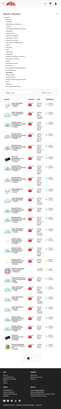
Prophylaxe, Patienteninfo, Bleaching (15, 56)
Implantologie (9, 52)
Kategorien (7, 17)
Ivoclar (15, 106)
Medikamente (9, 54)
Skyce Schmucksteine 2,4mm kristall (17, 189)
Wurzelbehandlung (10, 70)
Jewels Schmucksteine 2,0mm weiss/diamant (17, 198)
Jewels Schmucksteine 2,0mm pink (17, 307)
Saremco (16, 161)
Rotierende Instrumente (12, 63)
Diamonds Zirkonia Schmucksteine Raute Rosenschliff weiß (17, 327)
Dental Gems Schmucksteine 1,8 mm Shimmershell (18, 337)
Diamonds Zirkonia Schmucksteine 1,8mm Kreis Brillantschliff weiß (19, 135)
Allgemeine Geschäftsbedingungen (25, 405)
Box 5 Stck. (40, 117)
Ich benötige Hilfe (7, 390)
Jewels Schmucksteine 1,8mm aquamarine (17, 287)
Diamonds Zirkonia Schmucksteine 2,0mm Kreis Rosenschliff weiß (19, 147)
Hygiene (8, 45)
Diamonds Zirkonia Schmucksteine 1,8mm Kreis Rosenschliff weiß (19, 167)
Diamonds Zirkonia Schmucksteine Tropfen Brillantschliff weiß (18, 318)
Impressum (39, 405)
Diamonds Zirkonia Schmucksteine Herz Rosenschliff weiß (17, 240)
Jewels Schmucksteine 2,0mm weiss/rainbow (17, 229)
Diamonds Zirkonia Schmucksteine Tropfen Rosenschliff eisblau (18, 261)
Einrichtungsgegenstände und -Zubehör (16, 29)
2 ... (32, 358)
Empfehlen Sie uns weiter (9, 379)
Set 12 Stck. (40, 268)
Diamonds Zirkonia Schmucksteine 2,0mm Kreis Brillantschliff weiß (19, 219)
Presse (5, 381)
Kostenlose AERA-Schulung (10, 394)
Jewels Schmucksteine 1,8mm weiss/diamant (17, 113)
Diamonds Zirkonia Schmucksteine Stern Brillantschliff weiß (17, 249)
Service (7, 82)
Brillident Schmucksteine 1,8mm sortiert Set (18, 269)
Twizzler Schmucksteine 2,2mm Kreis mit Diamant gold (18, 346)
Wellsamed (16, 271)
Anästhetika (9, 22)
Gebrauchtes (9, 84)
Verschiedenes (9, 65)
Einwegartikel (9, 31)
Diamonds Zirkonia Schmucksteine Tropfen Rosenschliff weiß (18, 209)
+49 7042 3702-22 (39, 392)
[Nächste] (36, 358)
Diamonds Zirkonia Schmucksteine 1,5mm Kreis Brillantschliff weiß (19, 179)
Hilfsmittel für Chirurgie (12, 40)
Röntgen (8, 61)
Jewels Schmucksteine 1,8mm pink (17, 297)
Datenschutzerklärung (8, 405)
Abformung (8, 19)
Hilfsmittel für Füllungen (12, 35)
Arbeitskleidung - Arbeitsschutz (14, 24)
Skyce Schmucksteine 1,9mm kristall (17, 103)
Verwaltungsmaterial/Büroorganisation (16, 68)
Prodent (16, 115)
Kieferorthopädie (10, 75)
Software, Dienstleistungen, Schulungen (16, 79)
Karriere (5, 383)
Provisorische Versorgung (12, 59)
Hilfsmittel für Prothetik (12, 38)
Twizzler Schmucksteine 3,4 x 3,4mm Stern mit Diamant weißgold (19, 279)
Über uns (5, 375)
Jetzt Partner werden (8, 377)
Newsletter (6, 396)
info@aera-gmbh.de (39, 390)
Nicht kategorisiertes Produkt (13, 86)
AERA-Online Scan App (36, 377)
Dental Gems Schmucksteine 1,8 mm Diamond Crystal (18, 158)
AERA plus (33, 379)
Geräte (7, 49)
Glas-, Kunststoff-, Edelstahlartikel (14, 42)
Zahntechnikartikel (10, 77)
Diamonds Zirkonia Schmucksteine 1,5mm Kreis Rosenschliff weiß (19, 124)
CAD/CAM (8, 26)
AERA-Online (33, 375)
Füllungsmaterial (10, 33)
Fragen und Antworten (9, 392)
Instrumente (9, 47)
